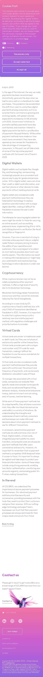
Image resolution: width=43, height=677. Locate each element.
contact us (6, 638)
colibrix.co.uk (10, 662)
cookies (5, 653)
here (26, 38)
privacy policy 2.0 (9, 648)
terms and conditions (10, 643)
